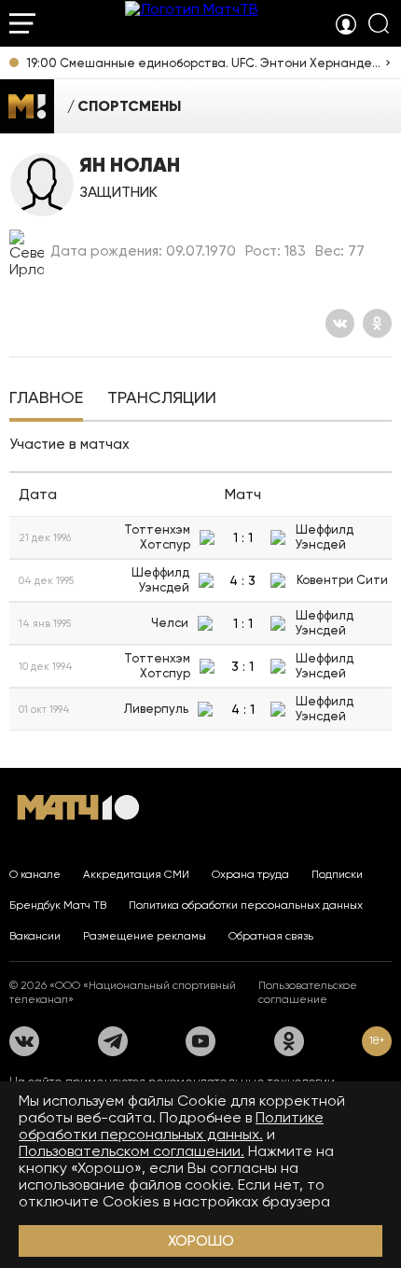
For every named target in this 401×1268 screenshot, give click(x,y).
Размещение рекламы (144, 935)
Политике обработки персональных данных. (171, 1125)
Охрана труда (250, 874)
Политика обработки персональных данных (246, 905)
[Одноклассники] (377, 323)
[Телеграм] (113, 1041)
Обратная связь (270, 935)
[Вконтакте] (339, 323)
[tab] (46, 399)
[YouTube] (200, 1041)
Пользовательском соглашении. (131, 1151)
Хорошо (201, 1240)
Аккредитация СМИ (136, 874)
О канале (35, 874)
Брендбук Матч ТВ (57, 905)
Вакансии (35, 935)
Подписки (337, 874)
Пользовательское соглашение (307, 992)
